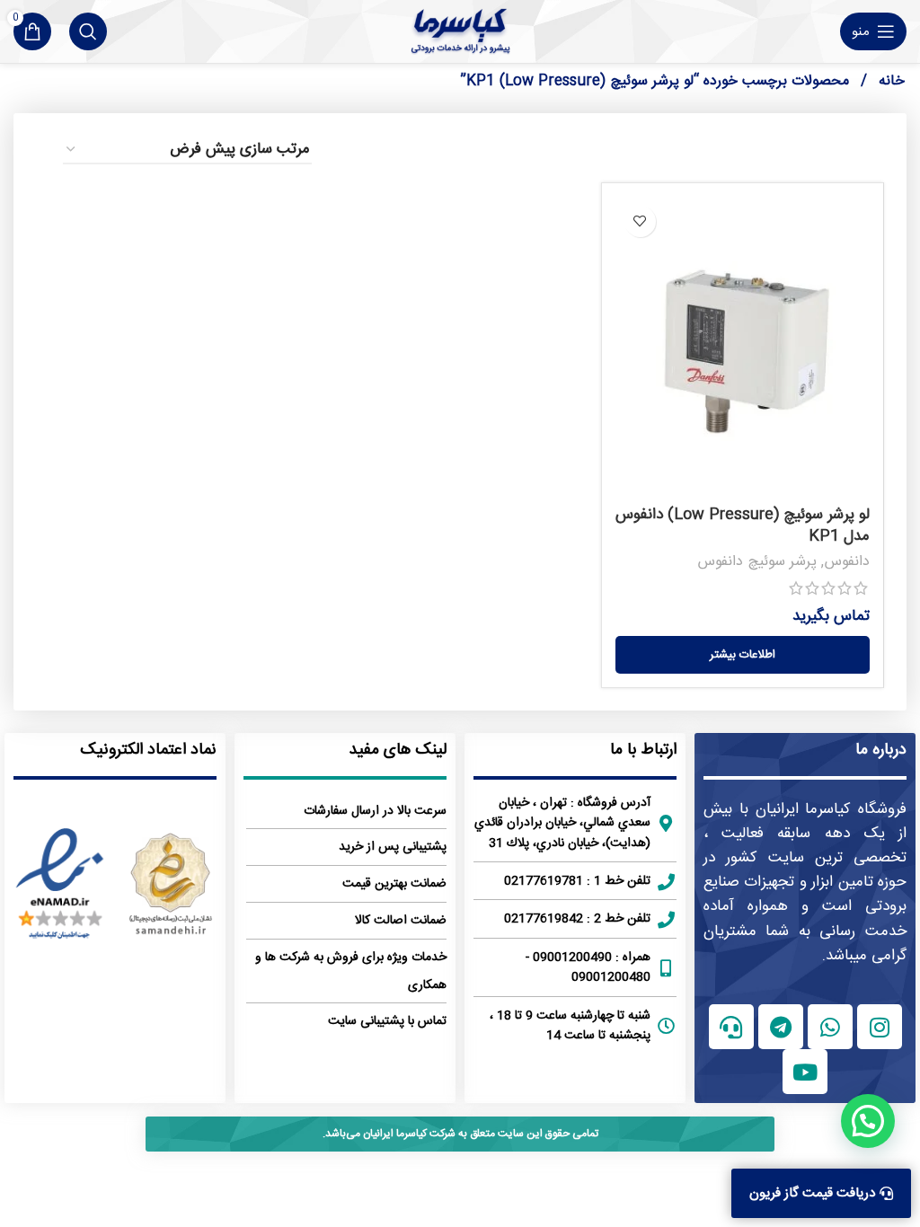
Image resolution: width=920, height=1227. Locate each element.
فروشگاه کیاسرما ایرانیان (831, 809)
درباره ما (881, 750)
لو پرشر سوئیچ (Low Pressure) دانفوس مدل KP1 (742, 525)
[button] (868, 1121)
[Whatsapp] (830, 1026)
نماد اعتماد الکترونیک (148, 750)
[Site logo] (460, 31)
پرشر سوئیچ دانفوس (757, 562)
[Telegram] (780, 1026)
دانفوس (847, 562)
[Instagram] (879, 1026)
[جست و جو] (88, 31)
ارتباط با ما (643, 750)
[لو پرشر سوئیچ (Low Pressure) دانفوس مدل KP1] (742, 347)
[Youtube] (805, 1071)
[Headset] (731, 1026)
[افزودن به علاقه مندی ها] (640, 221)
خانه (889, 81)
